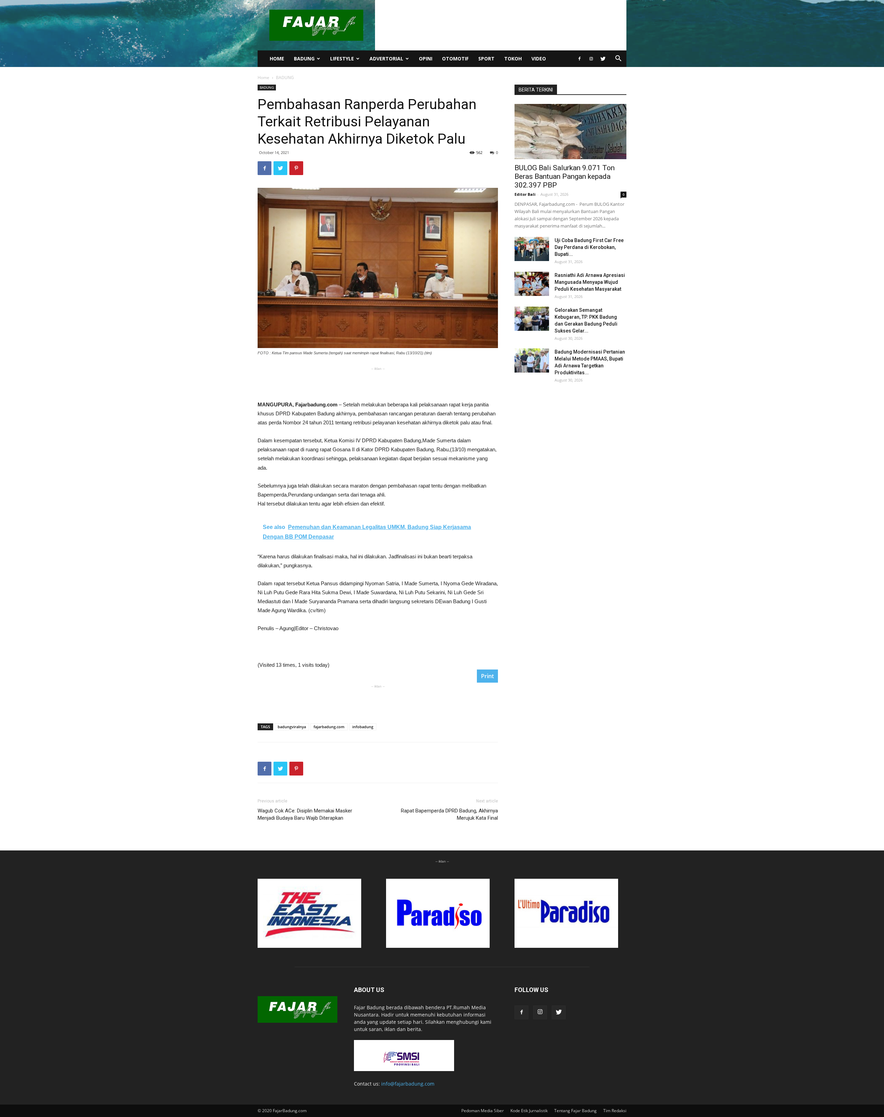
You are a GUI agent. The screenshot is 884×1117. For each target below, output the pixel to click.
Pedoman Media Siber (482, 1111)
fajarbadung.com (329, 726)
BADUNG (304, 58)
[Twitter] (603, 58)
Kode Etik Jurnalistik (529, 1111)
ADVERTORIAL (386, 58)
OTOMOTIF (455, 58)
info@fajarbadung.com (407, 1083)
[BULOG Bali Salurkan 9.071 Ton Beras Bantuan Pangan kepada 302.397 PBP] (570, 131)
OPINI (425, 58)
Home (263, 77)
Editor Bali (525, 194)
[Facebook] (579, 58)
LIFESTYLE (342, 58)
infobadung (362, 726)
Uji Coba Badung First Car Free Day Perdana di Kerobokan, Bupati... (589, 247)
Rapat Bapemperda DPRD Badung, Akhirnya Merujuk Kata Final (449, 814)
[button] (618, 59)
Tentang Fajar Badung (575, 1111)
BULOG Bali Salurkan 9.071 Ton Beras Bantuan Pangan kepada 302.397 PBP (565, 176)
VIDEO (538, 58)
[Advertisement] (378, 382)
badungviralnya (292, 726)
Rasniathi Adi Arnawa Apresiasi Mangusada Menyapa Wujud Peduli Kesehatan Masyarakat (590, 282)
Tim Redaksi (614, 1111)
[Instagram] (591, 58)
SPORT (486, 58)
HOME (277, 58)
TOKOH (513, 58)
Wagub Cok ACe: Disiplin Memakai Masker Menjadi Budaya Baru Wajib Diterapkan (305, 814)
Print (487, 676)
